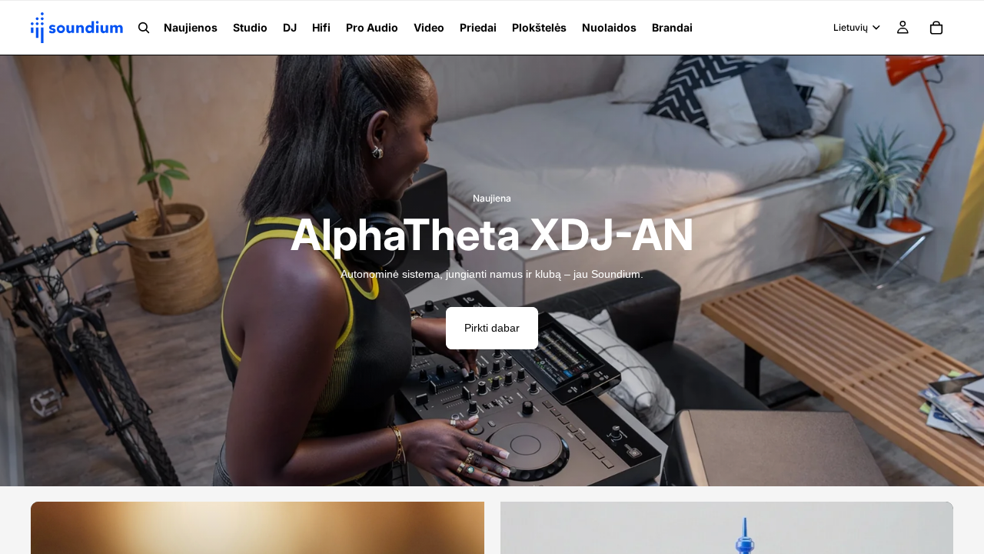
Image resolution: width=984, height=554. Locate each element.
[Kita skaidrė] (961, 271)
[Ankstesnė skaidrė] (23, 271)
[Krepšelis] (936, 28)
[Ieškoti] (144, 28)
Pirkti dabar (492, 328)
